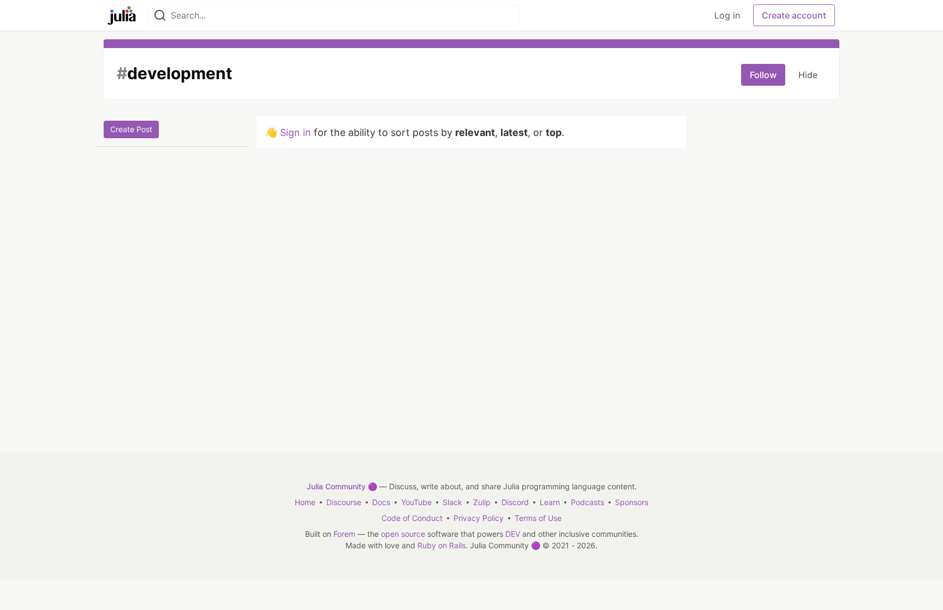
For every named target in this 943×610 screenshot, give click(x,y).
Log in (727, 15)
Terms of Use (538, 518)
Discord (515, 502)
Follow (763, 74)
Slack (452, 502)
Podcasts (587, 502)
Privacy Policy (478, 518)
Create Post (131, 129)
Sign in (295, 132)
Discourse (343, 502)
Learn (550, 502)
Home (305, 502)
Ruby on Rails (441, 545)
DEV (512, 533)
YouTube (416, 502)
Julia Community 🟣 (342, 486)
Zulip (482, 502)
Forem (344, 533)
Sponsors (631, 502)
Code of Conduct (412, 518)
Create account (794, 15)
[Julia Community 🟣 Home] (122, 15)
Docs (381, 502)
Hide (807, 74)
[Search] (160, 15)
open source (403, 533)
